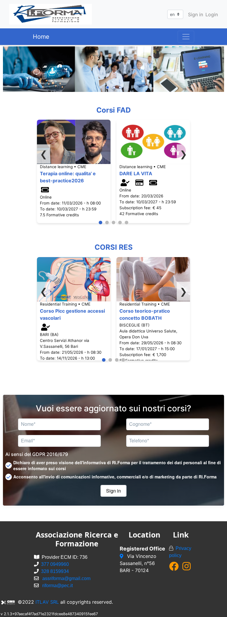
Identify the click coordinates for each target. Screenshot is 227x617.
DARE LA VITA (135, 173)
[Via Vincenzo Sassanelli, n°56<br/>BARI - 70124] (122, 556)
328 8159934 (55, 571)
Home (41, 36)
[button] (113, 491)
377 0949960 (55, 564)
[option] (113, 69)
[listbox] (113, 69)
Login (211, 14)
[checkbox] (113, 465)
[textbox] (59, 424)
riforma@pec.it (57, 585)
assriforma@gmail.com (66, 578)
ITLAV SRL (47, 602)
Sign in (195, 14)
